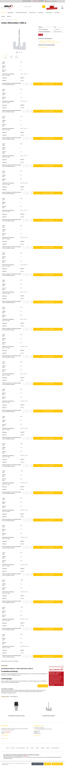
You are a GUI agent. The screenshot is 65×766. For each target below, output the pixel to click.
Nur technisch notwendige (37, 763)
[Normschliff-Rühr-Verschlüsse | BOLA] (16, 706)
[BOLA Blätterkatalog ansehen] (51, 6)
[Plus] (31, 84)
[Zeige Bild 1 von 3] (17, 52)
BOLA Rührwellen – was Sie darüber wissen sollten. (50, 42)
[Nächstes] (36, 40)
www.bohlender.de (4, 735)
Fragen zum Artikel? (42, 685)
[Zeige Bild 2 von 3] (19, 52)
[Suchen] (43, 6)
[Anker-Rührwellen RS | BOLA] (48, 706)
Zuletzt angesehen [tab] (14, 696)
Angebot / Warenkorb (47, 83)
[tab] (4, 665)
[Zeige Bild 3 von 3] (21, 52)
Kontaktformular (6, 738)
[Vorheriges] (2, 40)
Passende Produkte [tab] (5, 696)
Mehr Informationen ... (5, 764)
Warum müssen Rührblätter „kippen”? (47, 40)
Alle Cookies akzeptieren (57, 763)
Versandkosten (26, 756)
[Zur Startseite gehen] (6, 6)
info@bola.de (6, 733)
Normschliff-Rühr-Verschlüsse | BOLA (16, 715)
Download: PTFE (43, 47)
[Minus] (23, 84)
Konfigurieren (47, 763)
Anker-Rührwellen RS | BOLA (48, 715)
